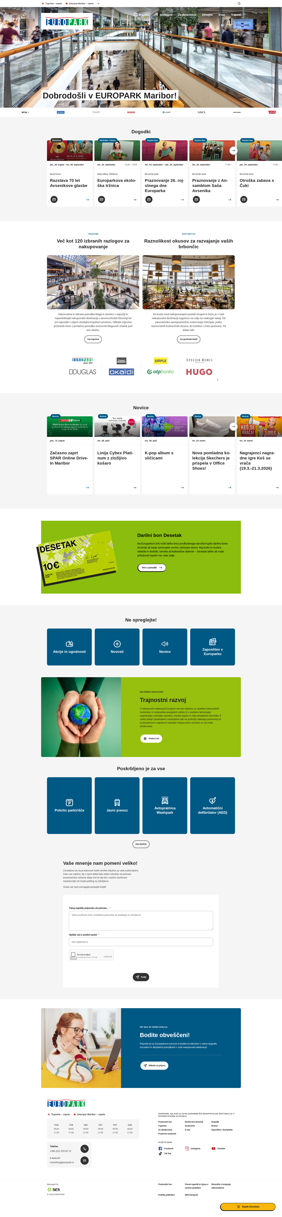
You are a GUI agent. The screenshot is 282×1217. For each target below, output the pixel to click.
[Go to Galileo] (199, 371)
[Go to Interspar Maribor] (82, 360)
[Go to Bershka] (160, 360)
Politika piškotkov (166, 1195)
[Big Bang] (9, 112)
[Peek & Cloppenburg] (255, 112)
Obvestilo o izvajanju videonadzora (221, 1186)
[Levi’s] (220, 112)
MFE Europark (191, 1195)
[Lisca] (150, 112)
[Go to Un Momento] (199, 360)
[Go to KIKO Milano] (121, 371)
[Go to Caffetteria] (82, 371)
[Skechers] (185, 112)
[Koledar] (54, 199)
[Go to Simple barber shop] (160, 371)
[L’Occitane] (44, 112)
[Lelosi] (114, 112)
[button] (233, 150)
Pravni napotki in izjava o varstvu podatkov (196, 1186)
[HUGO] (79, 112)
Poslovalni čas (165, 1184)
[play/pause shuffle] (217, 379)
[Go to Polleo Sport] (121, 360)
